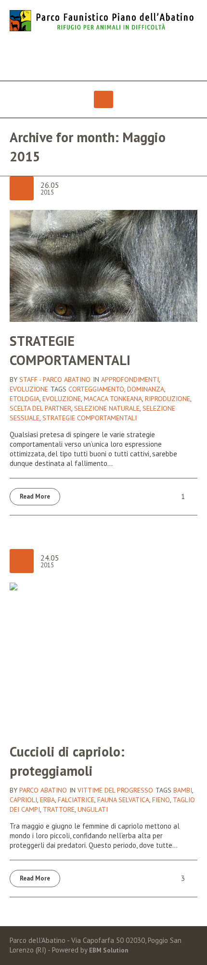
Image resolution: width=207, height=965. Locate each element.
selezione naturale (107, 408)
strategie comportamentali (89, 418)
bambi (182, 790)
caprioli (23, 799)
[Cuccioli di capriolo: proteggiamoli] (103, 657)
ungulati (93, 809)
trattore (59, 809)
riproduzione (167, 398)
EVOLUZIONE (29, 389)
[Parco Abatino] (103, 21)
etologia (24, 398)
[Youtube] (113, 56)
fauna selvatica (123, 799)
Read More (35, 496)
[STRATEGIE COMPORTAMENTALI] (103, 265)
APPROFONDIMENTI (130, 379)
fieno (161, 799)
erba (47, 799)
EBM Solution (108, 950)
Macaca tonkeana (113, 398)
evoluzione (61, 398)
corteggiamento (96, 389)
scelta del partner (40, 408)
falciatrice (76, 799)
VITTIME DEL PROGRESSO (115, 790)
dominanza (145, 389)
